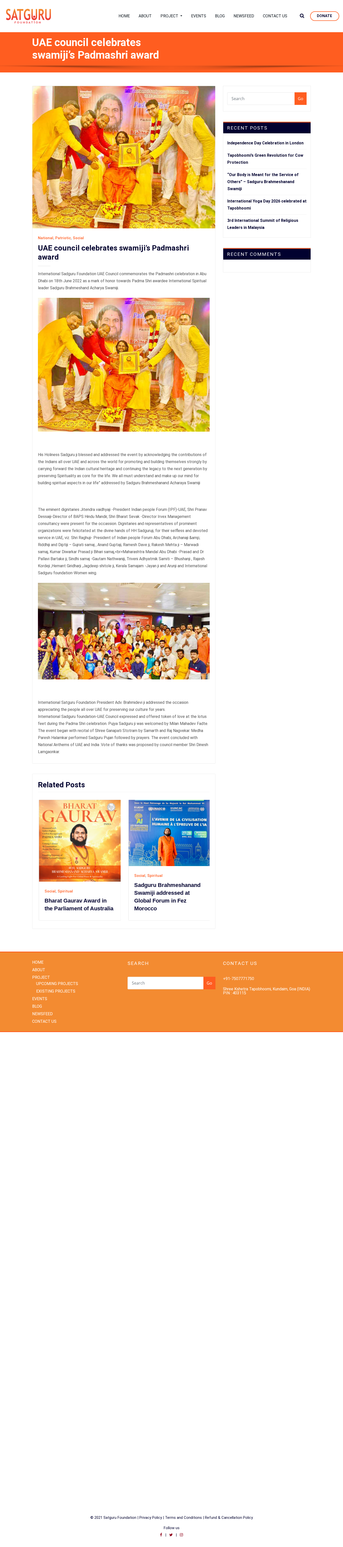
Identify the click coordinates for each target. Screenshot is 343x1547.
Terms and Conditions (184, 1492)
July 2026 (40, 1036)
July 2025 (40, 1112)
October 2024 (44, 1180)
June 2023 (41, 1217)
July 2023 (40, 1210)
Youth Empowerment (50, 1409)
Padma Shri (42, 1349)
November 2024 (46, 1172)
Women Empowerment (52, 1401)
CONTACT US (275, 16)
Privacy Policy (150, 1492)
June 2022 (41, 1248)
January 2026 (44, 1074)
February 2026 (45, 1067)
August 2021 (43, 1263)
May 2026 (41, 1051)
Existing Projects (47, 1318)
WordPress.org (45, 1464)
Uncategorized (45, 1386)
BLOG (220, 16)
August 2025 (43, 1104)
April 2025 (41, 1134)
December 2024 (46, 1165)
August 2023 (43, 1202)
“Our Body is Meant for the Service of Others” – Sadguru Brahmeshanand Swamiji (263, 181)
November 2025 (46, 1089)
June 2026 (41, 1044)
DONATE (324, 16)
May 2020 (41, 1278)
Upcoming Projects (49, 1394)
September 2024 (47, 1187)
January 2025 (44, 1157)
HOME (124, 16)
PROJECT (169, 16)
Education (41, 1311)
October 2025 (44, 1097)
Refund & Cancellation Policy (229, 1492)
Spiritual (77, 858)
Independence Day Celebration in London (265, 143)
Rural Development (49, 1364)
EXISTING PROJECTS (55, 966)
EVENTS (198, 16)
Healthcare (42, 1326)
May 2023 (41, 1225)
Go (300, 98)
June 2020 (41, 1270)
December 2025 (46, 1082)
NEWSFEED (244, 16)
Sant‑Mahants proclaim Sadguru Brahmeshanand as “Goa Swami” (89, 875)
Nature (38, 1341)
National (45, 238)
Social (78, 238)
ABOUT (145, 16)
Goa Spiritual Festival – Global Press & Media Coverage (176, 875)
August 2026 (43, 1029)
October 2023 (44, 1195)
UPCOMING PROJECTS (57, 958)
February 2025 (45, 1150)
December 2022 (46, 1240)
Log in (37, 1442)
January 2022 (44, 1255)
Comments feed (46, 1457)
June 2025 (41, 1119)
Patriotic (63, 238)
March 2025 (42, 1142)
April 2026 (41, 1059)
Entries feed (43, 1449)
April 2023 (41, 1233)
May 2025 (41, 1127)
